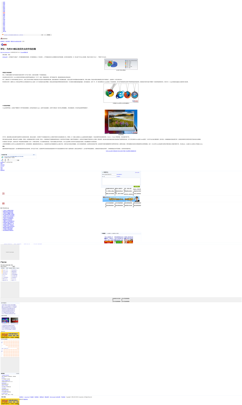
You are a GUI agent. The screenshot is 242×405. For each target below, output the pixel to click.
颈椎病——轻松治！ (109, 238)
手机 (2, 265)
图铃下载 (3, 208)
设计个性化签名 (10, 215)
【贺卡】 (5, 218)
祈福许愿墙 (9, 229)
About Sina (26, 397)
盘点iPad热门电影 (122, 151)
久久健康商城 (113, 233)
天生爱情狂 (128, 151)
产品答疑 (63, 397)
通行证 (4, 31)
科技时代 (3, 41)
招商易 (117, 233)
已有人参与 (137, 172)
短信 (4, 27)
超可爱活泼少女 (10, 221)
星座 (4, 24)
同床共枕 (5, 225)
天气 (4, 26)
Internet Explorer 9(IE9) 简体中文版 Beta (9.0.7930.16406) (13, 156)
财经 (4, 7)
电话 (5, 162)
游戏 (4, 19)
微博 (4, 12)
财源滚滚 (5, 219)
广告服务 (32, 397)
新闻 (4, 3)
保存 (2, 163)
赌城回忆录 (133, 151)
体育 (4, 4)
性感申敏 (5, 222)
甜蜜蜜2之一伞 (10, 223)
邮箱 (4, 28)
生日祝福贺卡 (10, 218)
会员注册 (58, 397)
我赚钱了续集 (10, 213)
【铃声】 (5, 213)
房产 (4, 18)
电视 (9, 265)
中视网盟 (103, 233)
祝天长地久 (9, 219)
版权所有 (26, 399)
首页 (4, 2)
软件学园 (8, 41)
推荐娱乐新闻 (10, 210)
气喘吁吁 (12, 222)
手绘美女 (12, 225)
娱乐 (4, 6)
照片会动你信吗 (10, 226)
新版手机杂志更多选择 (8, 211)
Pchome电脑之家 (24, 52)
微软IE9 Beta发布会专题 (16, 41)
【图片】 (5, 221)
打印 (2, 167)
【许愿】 (5, 229)
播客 (4, 15)
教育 (4, 23)
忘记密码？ (118, 176)
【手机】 (5, 215)
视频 (4, 14)
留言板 (2, 162)
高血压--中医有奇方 (137, 189)
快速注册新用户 (119, 174)
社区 (107, 151)
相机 (7, 265)
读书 (4, 22)
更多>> (34, 154)
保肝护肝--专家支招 (128, 194)
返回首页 (3, 170)
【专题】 (5, 226)
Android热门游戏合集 (112, 151)
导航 (4, 30)
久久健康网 (109, 233)
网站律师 (47, 397)
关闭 (2, 168)
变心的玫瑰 (5, 214)
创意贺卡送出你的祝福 (8, 217)
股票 (4, 8)
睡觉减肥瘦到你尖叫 (119, 237)
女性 (4, 20)
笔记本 (4, 265)
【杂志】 (5, 210)
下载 (12, 265)
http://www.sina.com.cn (5, 52)
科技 (4, 10)
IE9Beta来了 (5, 57)
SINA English (52, 397)
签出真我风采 (6, 230)
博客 (4, 11)
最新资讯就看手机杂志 (8, 227)
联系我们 (37, 397)
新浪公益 (7, 208)
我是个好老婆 (11, 214)
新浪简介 (21, 397)
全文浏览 (3, 164)
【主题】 (5, 223)
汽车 (4, 16)
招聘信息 (42, 397)
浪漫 (8, 222)
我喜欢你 (11, 230)
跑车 (8, 225)
